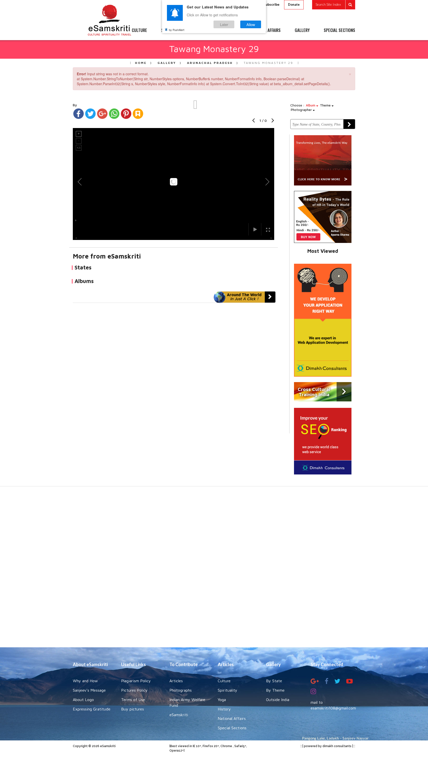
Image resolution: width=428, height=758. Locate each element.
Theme (326, 105)
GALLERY (302, 30)
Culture (224, 681)
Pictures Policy (134, 690)
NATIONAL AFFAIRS (265, 30)
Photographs (180, 690)
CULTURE (139, 30)
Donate (294, 4)
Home (141, 63)
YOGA (202, 30)
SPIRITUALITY (172, 30)
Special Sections (232, 728)
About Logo (83, 699)
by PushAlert (176, 30)
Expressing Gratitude (91, 709)
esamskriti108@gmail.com (333, 708)
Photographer (302, 110)
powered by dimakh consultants (327, 746)
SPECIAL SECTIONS (339, 30)
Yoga (222, 699)
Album (311, 105)
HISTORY (228, 30)
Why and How (85, 681)
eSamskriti (178, 714)
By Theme (275, 690)
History (224, 709)
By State (274, 681)
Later (224, 24)
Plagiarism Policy (136, 681)
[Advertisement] (214, 569)
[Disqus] (173, 371)
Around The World (244, 296)
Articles (176, 681)
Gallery (167, 63)
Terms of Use (133, 699)
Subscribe (271, 4)
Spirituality (227, 690)
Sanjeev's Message (89, 690)
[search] (333, 4)
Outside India (277, 699)
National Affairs (232, 718)
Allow (250, 24)
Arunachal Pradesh (210, 63)
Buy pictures (132, 709)
